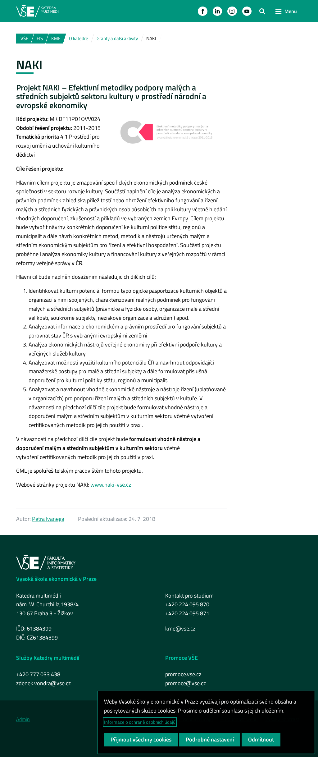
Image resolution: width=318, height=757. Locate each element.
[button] (202, 11)
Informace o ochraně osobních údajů (139, 722)
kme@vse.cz (180, 628)
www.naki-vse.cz (110, 484)
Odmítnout (261, 739)
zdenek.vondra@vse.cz (43, 683)
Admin (23, 719)
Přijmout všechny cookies (141, 739)
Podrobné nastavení (210, 739)
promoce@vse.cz (185, 683)
